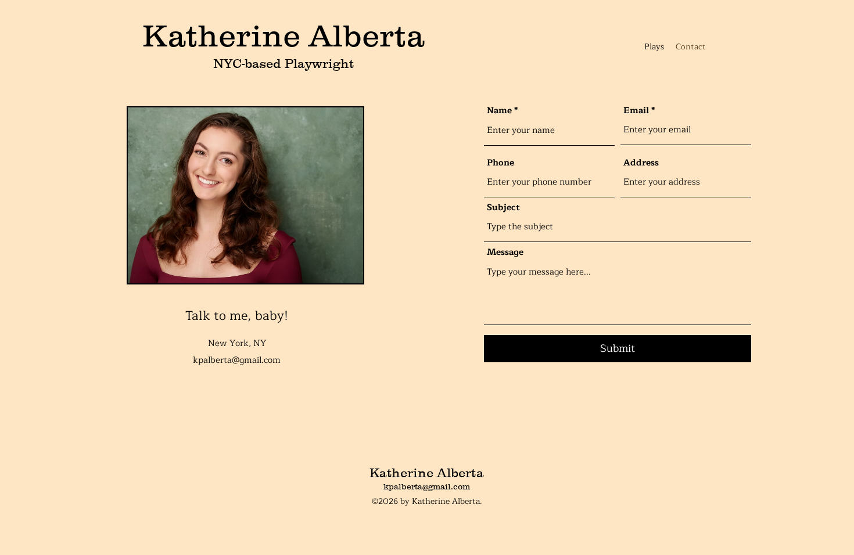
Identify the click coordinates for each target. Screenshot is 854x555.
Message (505, 252)
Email (636, 110)
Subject (503, 207)
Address (641, 162)
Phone (500, 162)
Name (499, 110)
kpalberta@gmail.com (237, 360)
